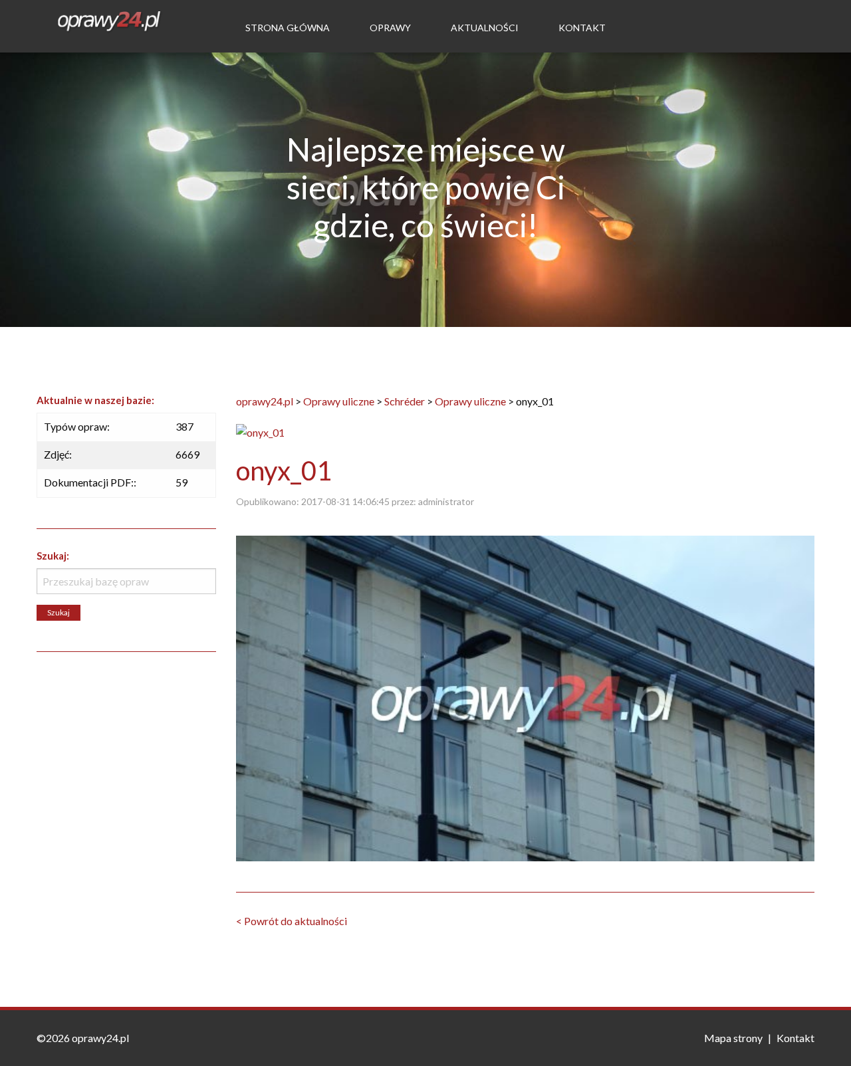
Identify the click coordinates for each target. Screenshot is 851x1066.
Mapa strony (733, 1037)
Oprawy (390, 27)
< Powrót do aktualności (291, 920)
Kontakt (582, 27)
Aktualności (485, 27)
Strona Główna (287, 27)
